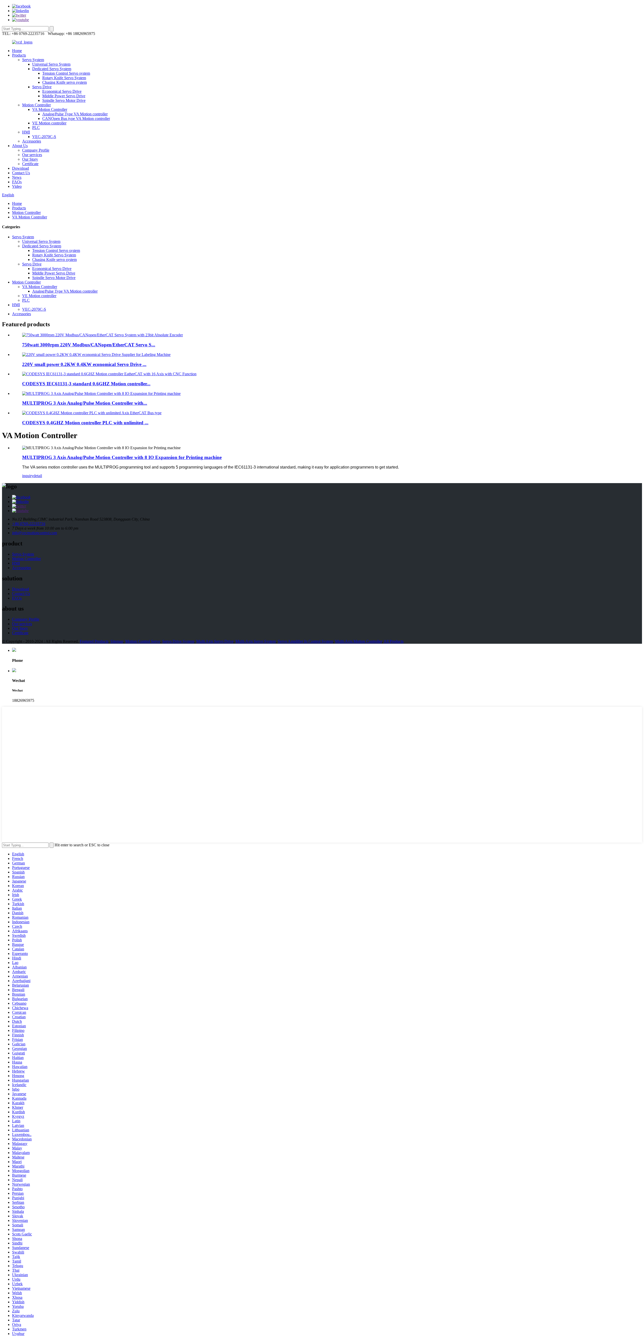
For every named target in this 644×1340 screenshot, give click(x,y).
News (16, 177)
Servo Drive (42, 87)
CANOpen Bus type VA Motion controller (76, 118)
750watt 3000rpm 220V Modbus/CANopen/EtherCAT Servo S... (88, 344)
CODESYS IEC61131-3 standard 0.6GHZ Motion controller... (86, 383)
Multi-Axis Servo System (255, 641)
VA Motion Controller (49, 109)
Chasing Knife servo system (64, 82)
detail (37, 476)
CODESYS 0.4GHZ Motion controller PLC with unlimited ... (85, 422)
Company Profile (35, 150)
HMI (26, 132)
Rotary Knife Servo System (64, 78)
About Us (20, 146)
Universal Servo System (51, 64)
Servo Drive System (178, 641)
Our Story (30, 159)
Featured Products (94, 641)
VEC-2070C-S (44, 136)
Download (20, 168)
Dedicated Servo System (51, 69)
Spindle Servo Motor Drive (64, 100)
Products (19, 55)
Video (17, 186)
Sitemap (116, 641)
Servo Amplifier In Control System (305, 641)
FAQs (17, 182)
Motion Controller (36, 105)
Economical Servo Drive (62, 91)
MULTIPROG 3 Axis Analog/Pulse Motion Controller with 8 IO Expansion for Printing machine (122, 457)
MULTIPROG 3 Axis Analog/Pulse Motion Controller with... (84, 403)
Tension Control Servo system (66, 73)
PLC (36, 127)
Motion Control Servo (142, 641)
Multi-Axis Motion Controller (358, 641)
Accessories (31, 141)
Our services (32, 155)
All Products (394, 641)
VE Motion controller (49, 123)
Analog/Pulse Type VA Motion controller (75, 114)
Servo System (33, 60)
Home (17, 51)
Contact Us (21, 173)
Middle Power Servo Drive (63, 96)
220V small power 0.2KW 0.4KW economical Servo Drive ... (84, 364)
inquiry (27, 476)
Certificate (30, 164)
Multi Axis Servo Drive (214, 641)
